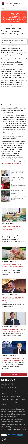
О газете (23, 399)
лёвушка (14, 163)
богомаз (6, 163)
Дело (17, 393)
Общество (10, 391)
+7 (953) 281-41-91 (21, 427)
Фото (17, 399)
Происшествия (18, 391)
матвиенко (18, 163)
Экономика (4, 393)
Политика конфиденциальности (16, 402)
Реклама (4, 402)
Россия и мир (5, 396)
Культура (13, 396)
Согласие (4, 404)
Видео (12, 399)
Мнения (11, 393)
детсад (9, 163)
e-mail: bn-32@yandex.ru (6, 431)
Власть (3, 391)
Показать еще (14, 374)
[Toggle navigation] (3, 8)
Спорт (18, 396)
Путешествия (5, 399)
